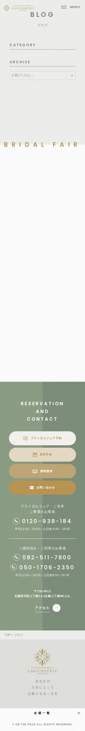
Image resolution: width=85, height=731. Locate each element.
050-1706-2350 (47, 567)
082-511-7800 (47, 557)
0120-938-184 (47, 521)
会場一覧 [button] (42, 713)
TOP (7, 635)
